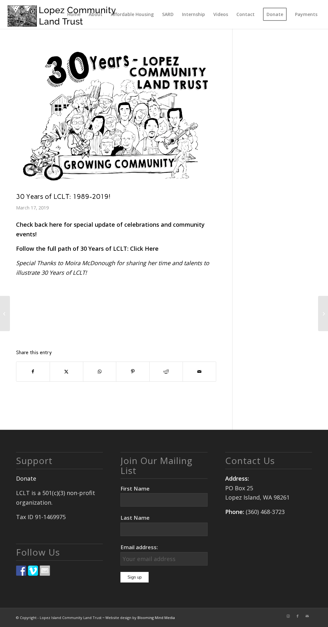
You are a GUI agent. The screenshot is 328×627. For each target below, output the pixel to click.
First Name (135, 488)
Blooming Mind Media (156, 617)
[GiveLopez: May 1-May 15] (323, 313)
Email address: (139, 547)
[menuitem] (74, 14)
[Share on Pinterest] (132, 371)
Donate (26, 478)
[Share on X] (66, 371)
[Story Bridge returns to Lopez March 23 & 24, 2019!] (5, 313)
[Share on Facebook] (33, 371)
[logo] (61, 14)
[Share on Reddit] (166, 371)
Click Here (144, 248)
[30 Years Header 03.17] (116, 116)
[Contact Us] (45, 571)
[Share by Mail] (199, 371)
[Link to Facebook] (297, 616)
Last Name (135, 517)
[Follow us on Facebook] (21, 571)
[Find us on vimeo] (33, 571)
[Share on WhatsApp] (99, 371)
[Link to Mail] (307, 616)
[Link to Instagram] (288, 616)
